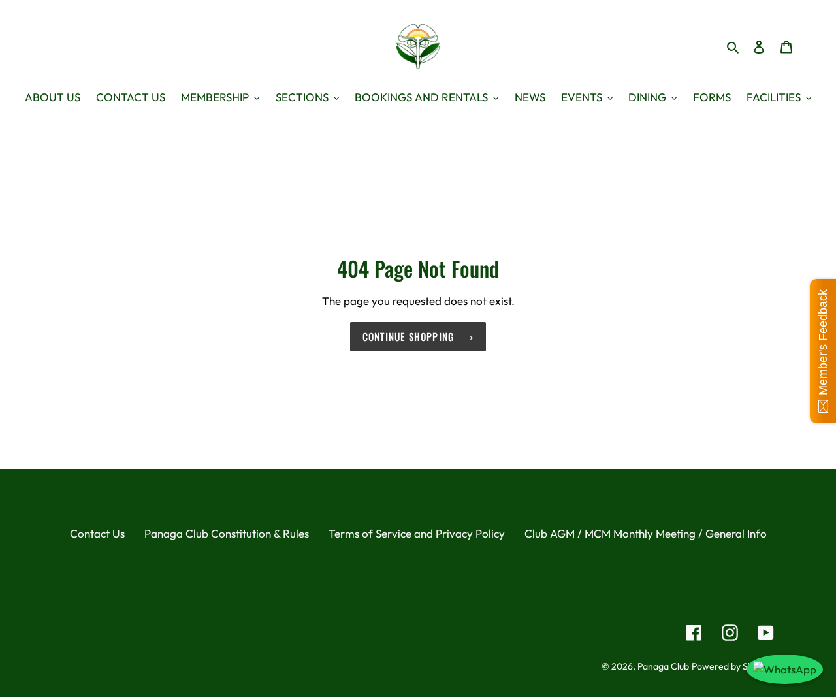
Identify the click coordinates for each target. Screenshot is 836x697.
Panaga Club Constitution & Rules (226, 533)
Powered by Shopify (733, 666)
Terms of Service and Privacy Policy (417, 533)
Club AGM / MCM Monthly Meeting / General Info (645, 533)
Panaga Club (663, 666)
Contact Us (97, 533)
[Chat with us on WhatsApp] (785, 670)
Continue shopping (408, 336)
